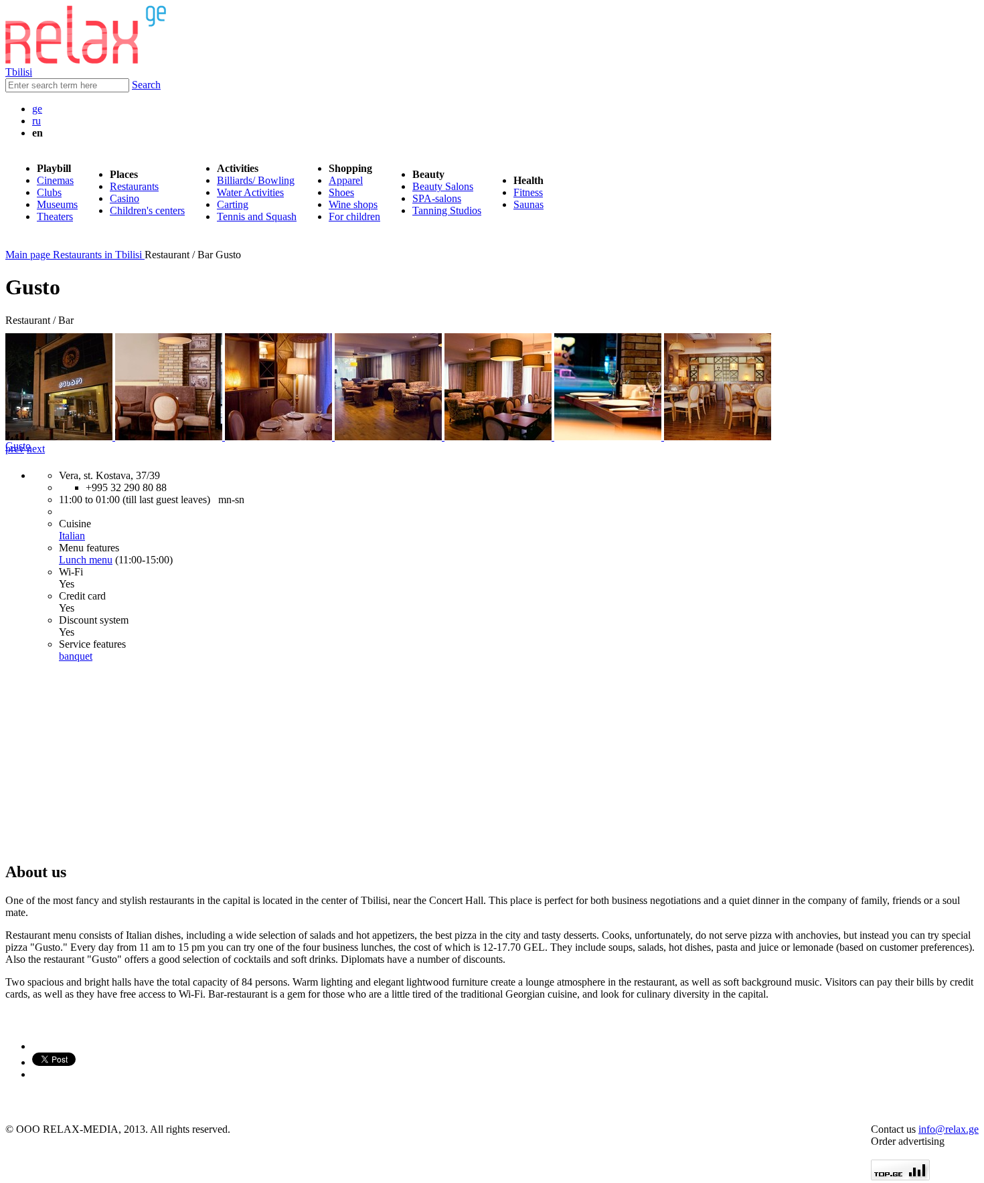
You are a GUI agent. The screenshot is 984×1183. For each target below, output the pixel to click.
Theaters (55, 216)
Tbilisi (18, 72)
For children (354, 216)
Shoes (341, 192)
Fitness (528, 192)
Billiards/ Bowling (256, 180)
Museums (57, 204)
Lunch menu (85, 559)
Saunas (528, 204)
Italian (72, 535)
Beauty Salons (442, 186)
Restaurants (134, 186)
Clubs (49, 192)
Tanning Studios (446, 210)
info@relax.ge (948, 1129)
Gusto (18, 446)
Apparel (346, 180)
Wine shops (353, 204)
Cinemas (55, 180)
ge (37, 108)
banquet (75, 656)
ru (36, 120)
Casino (124, 198)
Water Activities (250, 192)
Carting (232, 204)
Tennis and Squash (257, 216)
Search (146, 84)
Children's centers (147, 210)
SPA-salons (436, 198)
